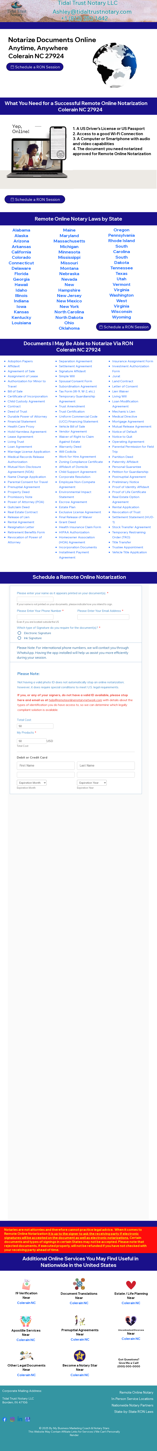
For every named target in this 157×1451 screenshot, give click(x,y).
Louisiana (21, 322)
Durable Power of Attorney (27, 416)
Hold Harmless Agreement (27, 431)
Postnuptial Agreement (129, 477)
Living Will (119, 396)
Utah (121, 278)
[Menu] (147, 10)
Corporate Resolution (74, 477)
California (21, 252)
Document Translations (79, 1293)
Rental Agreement (21, 522)
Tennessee (121, 268)
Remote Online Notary (136, 1392)
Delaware (21, 268)
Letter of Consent (125, 386)
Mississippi (69, 257)
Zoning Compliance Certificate (81, 462)
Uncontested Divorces (131, 1330)
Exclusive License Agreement (80, 512)
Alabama (21, 230)
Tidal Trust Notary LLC (18, 1398)
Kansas (21, 311)
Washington (121, 295)
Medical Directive (124, 416)
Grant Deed (67, 522)
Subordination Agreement (78, 386)
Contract (14, 406)
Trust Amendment (72, 406)
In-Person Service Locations (132, 1399)
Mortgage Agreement (128, 421)
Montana (69, 268)
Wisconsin (121, 311)
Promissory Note (20, 497)
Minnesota (69, 252)
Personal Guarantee (126, 467)
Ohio (69, 322)
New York (69, 306)
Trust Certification (72, 411)
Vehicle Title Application (129, 552)
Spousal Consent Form (75, 381)
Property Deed (18, 492)
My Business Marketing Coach (72, 1428)
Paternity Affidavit (125, 462)
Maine (69, 230)
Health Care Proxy (21, 426)
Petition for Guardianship (130, 472)
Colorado (21, 257)
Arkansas (21, 246)
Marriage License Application (29, 451)
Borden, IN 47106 (15, 1402)
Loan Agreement (20, 446)
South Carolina (121, 248)
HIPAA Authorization (74, 532)
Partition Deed (122, 457)
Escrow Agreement (73, 502)
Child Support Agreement (77, 472)
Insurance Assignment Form (132, 361)
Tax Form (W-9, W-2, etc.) (77, 391)
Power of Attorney (21, 502)
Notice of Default (124, 431)
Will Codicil (66, 451)
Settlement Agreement (75, 366)
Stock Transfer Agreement (131, 527)
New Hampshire (69, 287)
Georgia (21, 279)
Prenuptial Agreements (80, 1330)
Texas (121, 273)
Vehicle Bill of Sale (72, 426)
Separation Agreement (75, 361)
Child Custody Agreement (26, 401)
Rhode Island (121, 240)
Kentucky (21, 317)
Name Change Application (27, 477)
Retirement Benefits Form (26, 532)
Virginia (121, 289)
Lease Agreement (20, 436)
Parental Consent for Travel (28, 482)
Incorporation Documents (78, 547)
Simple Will (67, 376)
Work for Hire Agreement (77, 456)
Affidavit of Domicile (73, 467)
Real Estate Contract (23, 512)
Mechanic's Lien (123, 411)
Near (79, 1298)
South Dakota (121, 259)
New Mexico (69, 301)
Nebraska (69, 273)
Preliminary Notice (125, 482)
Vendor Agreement (73, 431)
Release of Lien (18, 517)
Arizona (21, 241)
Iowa (21, 306)
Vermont (121, 284)
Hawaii (21, 284)
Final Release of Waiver (75, 517)
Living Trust (16, 441)
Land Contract (122, 381)
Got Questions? (128, 1359)
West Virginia (121, 303)
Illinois (21, 295)
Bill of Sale (15, 391)
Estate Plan (67, 507)
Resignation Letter (21, 527)
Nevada (69, 279)
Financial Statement (22, 421)
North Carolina (69, 311)
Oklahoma (69, 328)
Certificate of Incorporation (28, 396)
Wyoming (121, 317)
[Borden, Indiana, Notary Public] (4, 1419)
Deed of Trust (17, 411)
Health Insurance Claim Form (80, 527)
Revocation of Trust (126, 512)
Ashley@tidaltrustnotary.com (92, 11)
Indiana (21, 301)
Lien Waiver (120, 391)
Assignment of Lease (23, 376)
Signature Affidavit (72, 371)
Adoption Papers (20, 361)
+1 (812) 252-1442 (84, 18)
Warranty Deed (70, 446)
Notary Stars (101, 1428)
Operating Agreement (128, 441)
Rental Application (125, 507)
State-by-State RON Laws (133, 1412)
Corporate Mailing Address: (22, 1391)
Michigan (69, 246)
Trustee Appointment (127, 547)
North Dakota (69, 317)
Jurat (116, 376)
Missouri (69, 263)
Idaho (21, 290)
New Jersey (69, 295)
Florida (21, 273)
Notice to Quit (122, 436)
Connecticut (21, 263)
